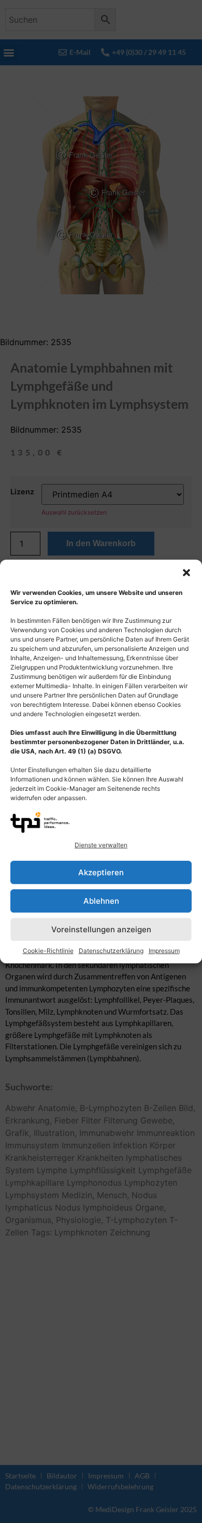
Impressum (164, 951)
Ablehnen (101, 901)
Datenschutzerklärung (111, 951)
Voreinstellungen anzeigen (101, 929)
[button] (186, 572)
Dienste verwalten (101, 845)
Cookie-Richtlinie (48, 951)
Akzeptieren (101, 872)
